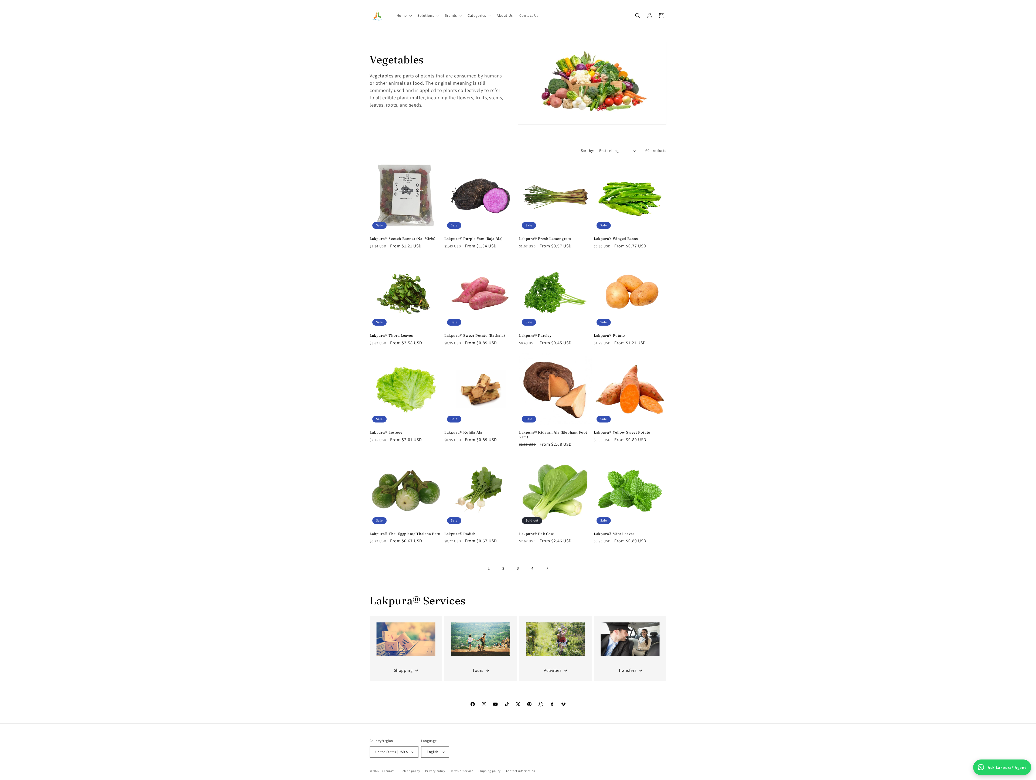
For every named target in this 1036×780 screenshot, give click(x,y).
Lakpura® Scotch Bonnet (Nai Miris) (402, 238)
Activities (553, 670)
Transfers (627, 670)
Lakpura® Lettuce (386, 432)
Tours (477, 670)
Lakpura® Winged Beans (616, 238)
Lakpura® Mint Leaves (614, 534)
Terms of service (462, 771)
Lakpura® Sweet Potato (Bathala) (474, 335)
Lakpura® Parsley (535, 335)
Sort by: (587, 150)
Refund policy (410, 771)
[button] (403, 15)
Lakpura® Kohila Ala (463, 432)
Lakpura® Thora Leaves (391, 335)
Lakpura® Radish (460, 534)
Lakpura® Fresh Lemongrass (545, 238)
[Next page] (547, 568)
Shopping (403, 670)
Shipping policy (490, 771)
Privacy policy (435, 771)
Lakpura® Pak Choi (536, 534)
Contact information (520, 771)
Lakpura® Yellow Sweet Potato (622, 432)
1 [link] (489, 568)
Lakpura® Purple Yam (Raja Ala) (473, 238)
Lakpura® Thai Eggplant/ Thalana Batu (405, 534)
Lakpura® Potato (609, 335)
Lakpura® (387, 771)
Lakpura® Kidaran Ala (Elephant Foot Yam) (553, 434)
